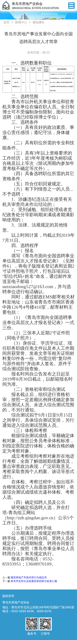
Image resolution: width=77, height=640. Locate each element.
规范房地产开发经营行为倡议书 (29, 577)
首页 (6, 22)
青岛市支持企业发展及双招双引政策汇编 (34, 581)
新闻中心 (21, 22)
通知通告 (38, 22)
